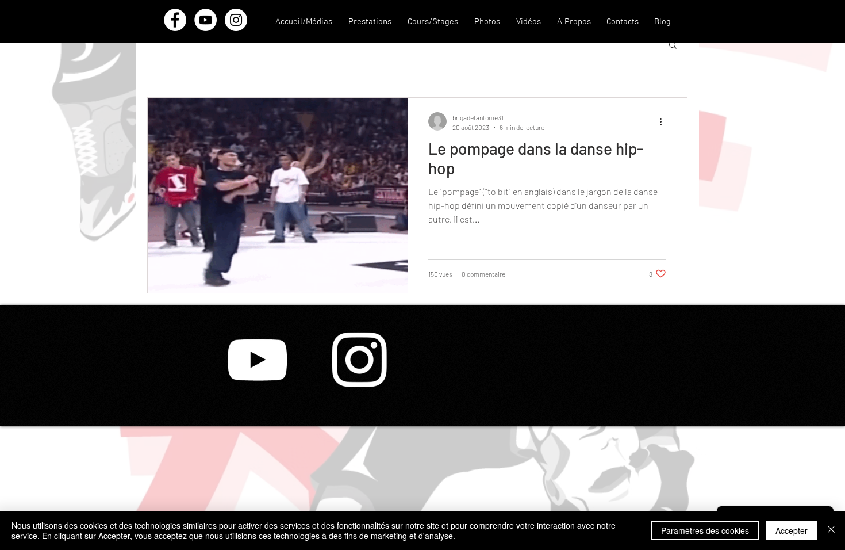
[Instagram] (359, 359)
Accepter (791, 530)
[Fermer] (831, 530)
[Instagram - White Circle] (236, 20)
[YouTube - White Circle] (205, 20)
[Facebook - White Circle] (175, 20)
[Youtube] (257, 359)
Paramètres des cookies (705, 530)
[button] (573, 22)
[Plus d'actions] (664, 121)
